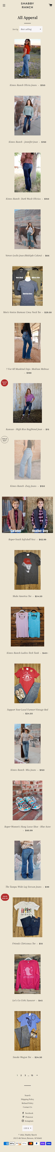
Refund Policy (27, 1103)
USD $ (26, 1128)
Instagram (28, 1121)
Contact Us (27, 1107)
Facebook (29, 1113)
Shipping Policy (27, 1099)
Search (27, 1095)
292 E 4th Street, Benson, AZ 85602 (27, 1138)
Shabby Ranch (27, 5)
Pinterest (29, 1117)
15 (32, 1075)
